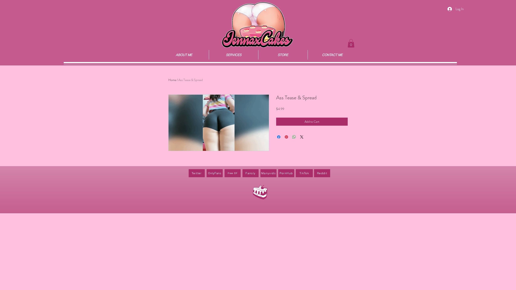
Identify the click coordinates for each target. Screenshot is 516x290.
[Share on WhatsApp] (294, 137)
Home (172, 80)
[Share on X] (301, 137)
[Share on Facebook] (278, 137)
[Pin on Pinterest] (286, 137)
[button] (351, 43)
